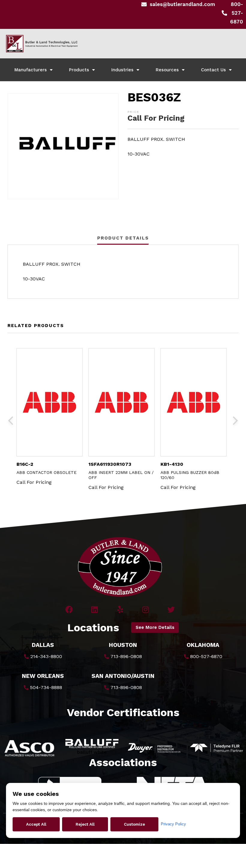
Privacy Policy (173, 824)
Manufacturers (30, 70)
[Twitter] (171, 609)
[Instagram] (145, 609)
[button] (155, 627)
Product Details (123, 238)
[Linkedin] (94, 609)
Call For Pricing (156, 118)
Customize (134, 824)
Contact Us (213, 70)
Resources (167, 70)
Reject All (85, 824)
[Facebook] (69, 609)
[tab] (123, 238)
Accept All (36, 824)
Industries (122, 70)
